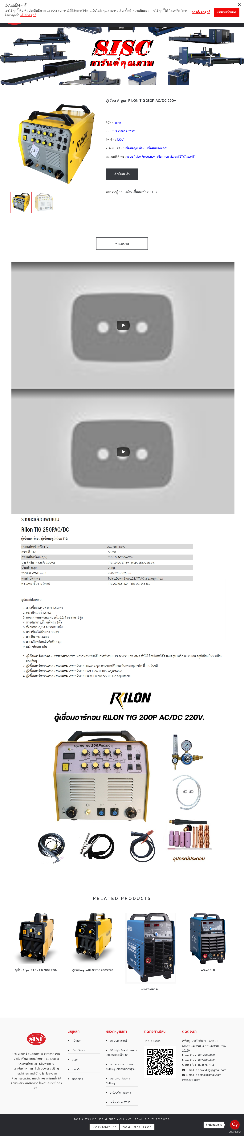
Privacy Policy (191, 1079)
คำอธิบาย (122, 243)
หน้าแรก (76, 1040)
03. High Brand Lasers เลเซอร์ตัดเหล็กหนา (121, 1052)
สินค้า (78, 59)
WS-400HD (208, 970)
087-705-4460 (206, 1060)
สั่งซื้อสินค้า (122, 174)
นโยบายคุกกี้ (28, 15)
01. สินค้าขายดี (118, 1040)
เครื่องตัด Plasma (120, 1092)
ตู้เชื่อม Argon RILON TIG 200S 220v (93, 970)
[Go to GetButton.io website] (235, 1132)
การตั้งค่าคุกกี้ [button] (201, 12)
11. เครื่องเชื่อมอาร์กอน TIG (103, 59)
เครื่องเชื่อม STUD (120, 1102)
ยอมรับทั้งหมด (226, 12)
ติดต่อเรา (77, 1079)
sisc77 (158, 1040)
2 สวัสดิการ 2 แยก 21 (205, 1040)
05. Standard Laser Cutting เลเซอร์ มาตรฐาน (121, 1066)
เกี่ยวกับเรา (78, 1050)
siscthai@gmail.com (208, 1074)
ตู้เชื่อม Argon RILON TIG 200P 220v (36, 970)
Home (66, 59)
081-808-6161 (206, 1055)
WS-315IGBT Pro (151, 989)
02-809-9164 (206, 1065)
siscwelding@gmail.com (211, 1069)
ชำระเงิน (76, 1069)
